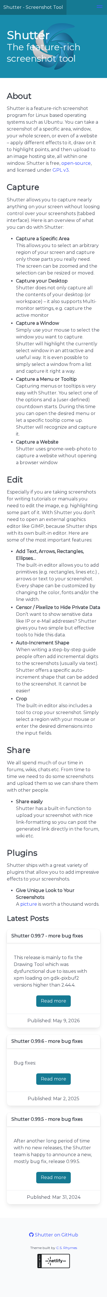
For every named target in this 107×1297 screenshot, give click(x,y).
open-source (76, 163)
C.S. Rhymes (66, 1248)
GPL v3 (61, 170)
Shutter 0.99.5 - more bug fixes (46, 1119)
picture (28, 904)
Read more (56, 1002)
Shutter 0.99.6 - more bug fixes (46, 1041)
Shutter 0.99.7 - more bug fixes (47, 936)
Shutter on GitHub (56, 1235)
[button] (99, 7)
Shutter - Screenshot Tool (33, 7)
